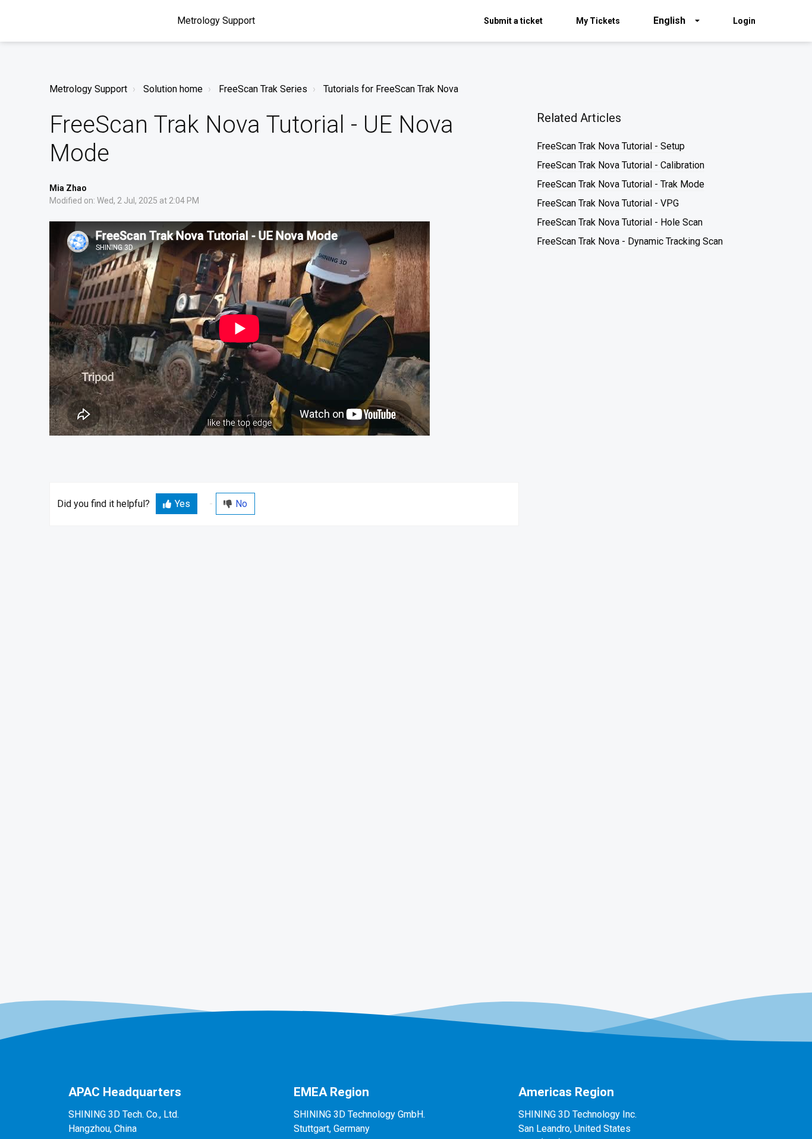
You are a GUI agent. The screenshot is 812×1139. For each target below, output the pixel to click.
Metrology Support (88, 89)
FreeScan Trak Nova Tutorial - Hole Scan (620, 222)
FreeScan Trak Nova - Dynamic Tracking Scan (630, 241)
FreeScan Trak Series (263, 89)
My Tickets (598, 21)
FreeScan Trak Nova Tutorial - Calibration (620, 165)
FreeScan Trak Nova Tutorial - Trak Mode (620, 184)
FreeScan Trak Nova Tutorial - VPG (608, 203)
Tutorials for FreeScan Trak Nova (390, 89)
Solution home (173, 89)
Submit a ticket (513, 21)
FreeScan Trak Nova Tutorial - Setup (611, 146)
